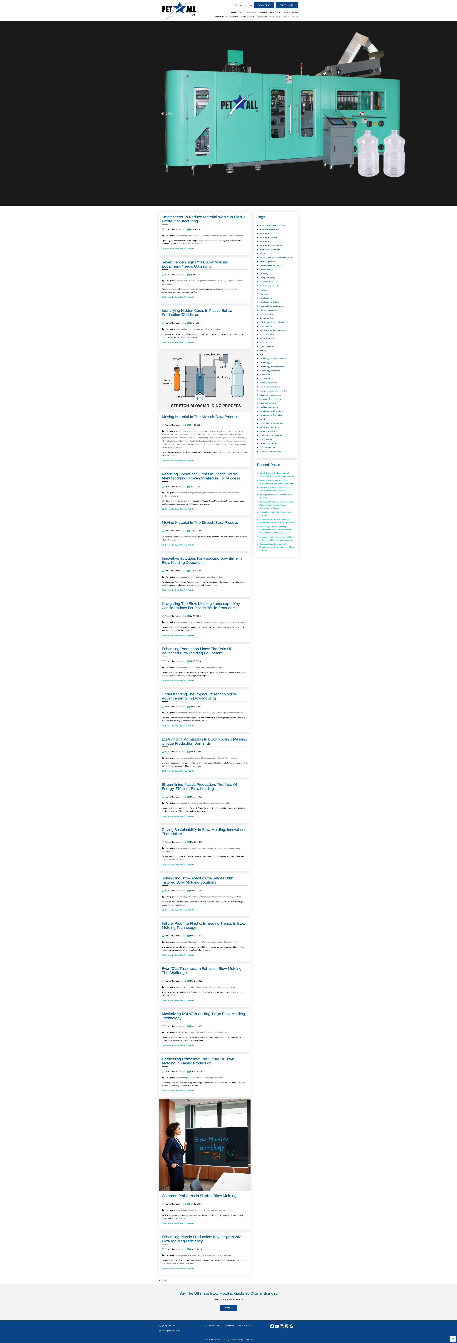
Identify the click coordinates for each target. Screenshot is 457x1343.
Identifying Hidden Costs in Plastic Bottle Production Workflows (197, 312)
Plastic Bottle (195, 441)
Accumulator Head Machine (187, 431)
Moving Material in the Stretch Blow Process (200, 522)
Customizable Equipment (200, 434)
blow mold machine (218, 431)
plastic (232, 987)
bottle (262, 253)
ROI (173, 444)
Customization (217, 434)
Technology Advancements (271, 366)
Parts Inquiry (287, 5)
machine (183, 437)
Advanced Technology (185, 1032)
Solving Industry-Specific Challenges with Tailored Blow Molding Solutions (197, 880)
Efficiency (205, 758)
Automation (206, 942)
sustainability (224, 803)
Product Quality (208, 712)
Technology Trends (231, 942)
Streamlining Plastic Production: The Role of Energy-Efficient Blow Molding (199, 786)
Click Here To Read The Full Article (178, 248)
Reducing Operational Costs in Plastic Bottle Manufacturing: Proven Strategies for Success (201, 476)
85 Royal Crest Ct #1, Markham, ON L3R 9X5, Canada (229, 1325)
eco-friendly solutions (211, 444)
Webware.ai (248, 1339)
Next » (164, 1280)
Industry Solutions (233, 897)
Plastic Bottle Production (236, 622)
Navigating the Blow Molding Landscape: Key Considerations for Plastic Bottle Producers (201, 606)
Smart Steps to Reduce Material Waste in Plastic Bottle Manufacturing (276, 475)
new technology (238, 437)
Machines (191, 437)
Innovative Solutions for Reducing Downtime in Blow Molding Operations (202, 560)
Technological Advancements (188, 444)
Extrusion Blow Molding (172, 447)
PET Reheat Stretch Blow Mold (175, 441)
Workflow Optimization (210, 329)
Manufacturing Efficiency (185, 280)
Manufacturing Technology (271, 415)
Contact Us (264, 5)
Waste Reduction (236, 235)
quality (213, 758)
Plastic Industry (232, 441)
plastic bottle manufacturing (213, 441)
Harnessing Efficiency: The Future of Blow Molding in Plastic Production (198, 1061)
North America (266, 318)
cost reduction (194, 329)
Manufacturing (202, 437)
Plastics (231, 1210)
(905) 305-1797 (244, 5)
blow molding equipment (271, 245)
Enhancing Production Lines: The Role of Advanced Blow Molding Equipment (196, 651)
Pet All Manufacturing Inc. (221, 1339)
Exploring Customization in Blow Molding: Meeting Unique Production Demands (204, 741)
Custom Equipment (217, 897)
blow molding (181, 235)
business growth (181, 434)
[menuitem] (232, 12)
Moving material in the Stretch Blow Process (200, 417)
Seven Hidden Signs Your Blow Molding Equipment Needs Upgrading (195, 264)
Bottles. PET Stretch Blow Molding (202, 1210)
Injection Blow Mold (170, 437)
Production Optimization (270, 435)
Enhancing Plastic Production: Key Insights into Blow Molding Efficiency (201, 1239)
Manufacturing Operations (198, 235)
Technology (221, 712)
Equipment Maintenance (207, 280)
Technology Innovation (213, 1077)
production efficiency (219, 235)
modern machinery (267, 310)
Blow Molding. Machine (185, 987)
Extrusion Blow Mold (233, 434)
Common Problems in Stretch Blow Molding (199, 1196)
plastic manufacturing (196, 577)
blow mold (203, 431)
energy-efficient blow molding (233, 444)
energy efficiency (195, 492)
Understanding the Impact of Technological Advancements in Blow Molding (199, 696)
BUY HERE (228, 1308)
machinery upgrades (226, 280)
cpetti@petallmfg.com (171, 1330)
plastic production (210, 803)
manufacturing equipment (220, 437)
